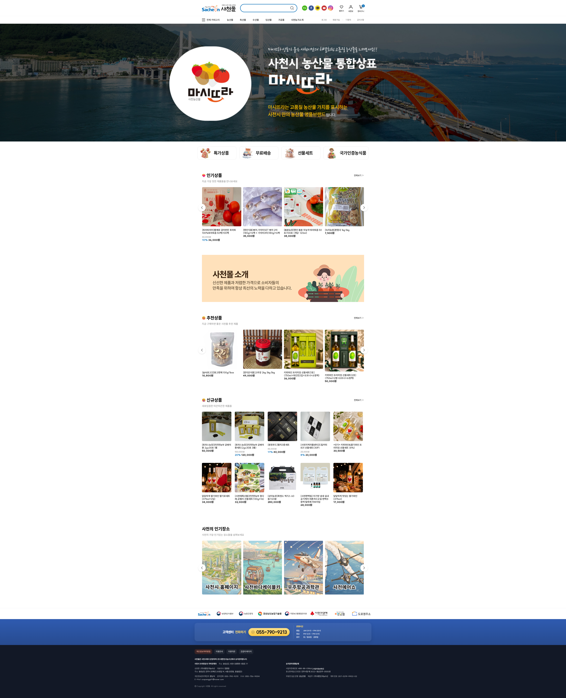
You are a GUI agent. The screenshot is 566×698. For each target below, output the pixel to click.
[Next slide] (562, 48)
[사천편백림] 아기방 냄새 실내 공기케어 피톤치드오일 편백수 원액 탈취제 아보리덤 (315, 499)
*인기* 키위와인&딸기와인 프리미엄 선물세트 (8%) (347, 446)
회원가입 (336, 20)
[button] (364, 207)
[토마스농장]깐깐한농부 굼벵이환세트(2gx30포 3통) (249, 446)
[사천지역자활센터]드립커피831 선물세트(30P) (314, 446)
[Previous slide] (556, 48)
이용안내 (219, 651)
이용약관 (231, 651)
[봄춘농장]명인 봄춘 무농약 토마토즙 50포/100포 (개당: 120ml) (303, 231)
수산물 (256, 19)
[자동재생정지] (559, 48)
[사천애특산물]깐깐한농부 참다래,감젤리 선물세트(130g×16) (249, 497)
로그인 (324, 20)
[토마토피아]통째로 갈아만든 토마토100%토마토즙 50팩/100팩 (219, 231)
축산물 (243, 19)
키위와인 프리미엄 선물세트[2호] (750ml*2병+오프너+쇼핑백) (340, 377)
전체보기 (358, 175)
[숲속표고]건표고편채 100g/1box (218, 372)
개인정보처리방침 (203, 651)
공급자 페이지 (246, 651)
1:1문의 (348, 20)
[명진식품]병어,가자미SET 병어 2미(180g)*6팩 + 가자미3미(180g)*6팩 (261, 231)
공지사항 (360, 20)
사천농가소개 (297, 19)
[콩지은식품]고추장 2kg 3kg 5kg (259, 372)
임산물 (268, 19)
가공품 (281, 19)
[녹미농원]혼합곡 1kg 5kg (337, 229)
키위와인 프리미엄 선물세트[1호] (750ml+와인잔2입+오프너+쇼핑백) (301, 374)
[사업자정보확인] (318, 669)
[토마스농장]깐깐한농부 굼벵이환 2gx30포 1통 (216, 446)
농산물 (230, 19)
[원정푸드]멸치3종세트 (278, 444)
